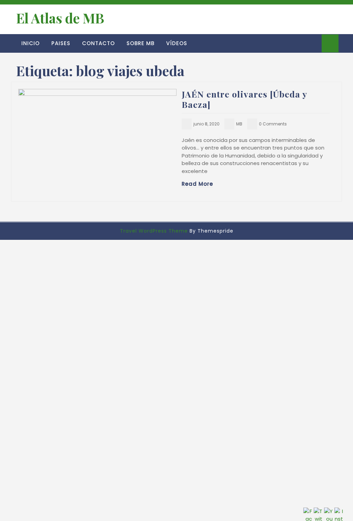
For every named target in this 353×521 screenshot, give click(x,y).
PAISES (60, 43)
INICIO (30, 43)
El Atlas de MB (60, 18)
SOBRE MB (140, 43)
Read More (197, 183)
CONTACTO (98, 43)
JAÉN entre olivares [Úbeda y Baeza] (244, 99)
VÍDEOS (176, 43)
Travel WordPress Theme (154, 230)
